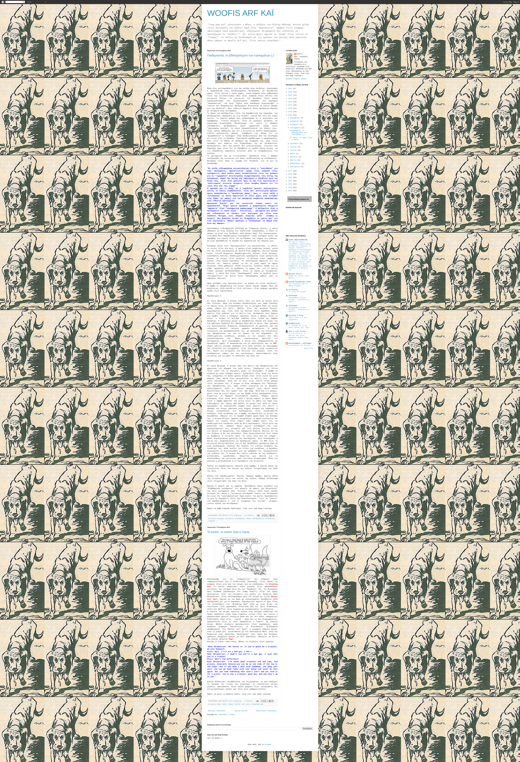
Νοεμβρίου (295, 121)
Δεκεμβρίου (295, 118)
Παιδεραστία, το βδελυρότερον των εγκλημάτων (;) (240, 55)
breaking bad (257, 704)
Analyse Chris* (295, 274)
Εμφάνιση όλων (308, 348)
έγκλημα (220, 518)
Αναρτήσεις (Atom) (227, 715)
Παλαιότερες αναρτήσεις (266, 711)
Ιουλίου (294, 147)
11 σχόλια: (249, 515)
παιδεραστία (258, 518)
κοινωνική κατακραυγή (234, 518)
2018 (290, 115)
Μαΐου (293, 154)
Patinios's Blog (296, 315)
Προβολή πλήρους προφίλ (296, 79)
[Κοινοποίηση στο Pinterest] (273, 515)
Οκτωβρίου (295, 125)
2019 (290, 112)
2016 (290, 174)
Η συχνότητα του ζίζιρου (299, 345)
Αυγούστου (295, 144)
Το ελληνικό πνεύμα (297, 292)
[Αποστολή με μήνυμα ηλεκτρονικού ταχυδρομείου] (263, 515)
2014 (290, 181)
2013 (290, 184)
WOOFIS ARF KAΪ (240, 13)
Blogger (268, 744)
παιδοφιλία (270, 518)
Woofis (299, 54)
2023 (290, 99)
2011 (290, 191)
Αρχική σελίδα (241, 711)
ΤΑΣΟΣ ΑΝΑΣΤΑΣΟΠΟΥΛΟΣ (298, 240)
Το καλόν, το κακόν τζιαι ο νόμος (228, 532)
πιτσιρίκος (293, 290)
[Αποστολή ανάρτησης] (258, 515)
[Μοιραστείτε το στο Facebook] (270, 515)
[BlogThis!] (265, 515)
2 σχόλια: (249, 701)
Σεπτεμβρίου (295, 128)
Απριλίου (294, 157)
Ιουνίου (294, 150)
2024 (290, 95)
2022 (290, 102)
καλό (224, 704)
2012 (290, 187)
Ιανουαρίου (295, 167)
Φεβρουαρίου (295, 164)
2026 (290, 89)
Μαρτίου (294, 160)
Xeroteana (293, 296)
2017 (290, 171)
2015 (290, 177)
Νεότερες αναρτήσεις (217, 711)
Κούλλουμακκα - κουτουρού (300, 343)
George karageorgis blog (299, 282)
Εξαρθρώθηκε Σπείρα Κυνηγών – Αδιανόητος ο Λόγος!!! (299, 300)
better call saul (242, 704)
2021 (290, 105)
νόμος (248, 518)
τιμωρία (211, 521)
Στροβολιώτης (294, 323)
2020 (290, 108)
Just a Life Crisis (297, 331)
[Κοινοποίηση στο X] (268, 515)
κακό (219, 704)
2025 (290, 92)
